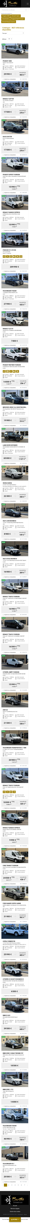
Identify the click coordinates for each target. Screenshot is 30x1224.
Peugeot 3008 (6, 16)
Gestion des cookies (15, 1211)
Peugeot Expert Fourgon (17, 18)
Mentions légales (15, 1208)
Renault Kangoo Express (8, 21)
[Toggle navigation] (27, 3)
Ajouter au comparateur (10, 79)
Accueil (15, 1205)
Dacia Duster (5, 18)
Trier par (4, 33)
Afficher (4, 39)
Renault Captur (16, 16)
